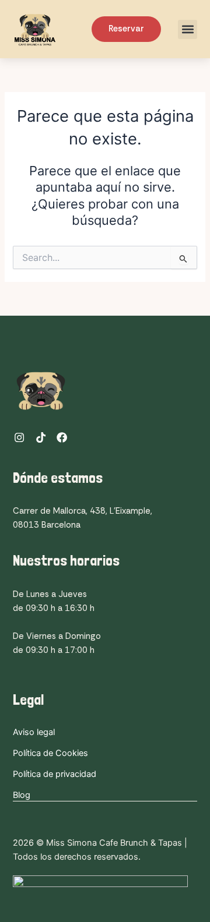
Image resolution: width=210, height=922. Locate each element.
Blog (21, 795)
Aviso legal (34, 732)
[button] (187, 29)
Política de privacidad (54, 774)
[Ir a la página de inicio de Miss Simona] (50, 29)
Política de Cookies (50, 753)
